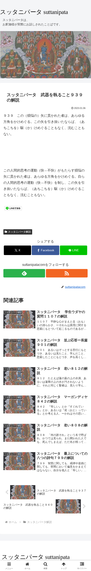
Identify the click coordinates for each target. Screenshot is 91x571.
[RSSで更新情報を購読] (67, 273)
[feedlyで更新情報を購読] (24, 273)
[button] (82, 521)
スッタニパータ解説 (19, 231)
